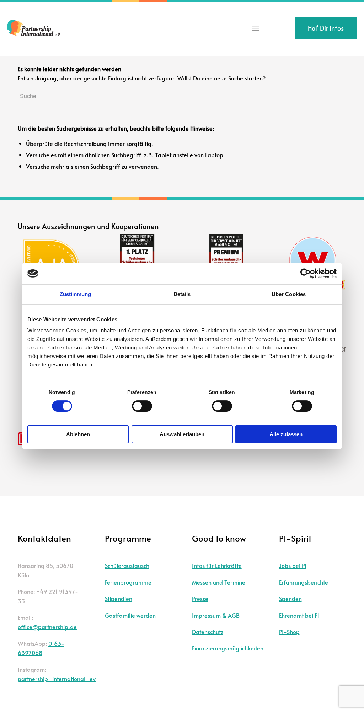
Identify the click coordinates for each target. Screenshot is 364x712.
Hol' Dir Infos (326, 27)
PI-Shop (289, 631)
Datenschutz (207, 631)
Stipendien (118, 598)
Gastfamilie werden (130, 615)
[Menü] (255, 28)
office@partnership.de (47, 627)
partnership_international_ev (57, 678)
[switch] (142, 406)
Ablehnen (78, 434)
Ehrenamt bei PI (299, 615)
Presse (200, 598)
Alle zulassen (286, 434)
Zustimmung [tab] (75, 294)
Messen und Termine (218, 582)
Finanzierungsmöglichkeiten (227, 648)
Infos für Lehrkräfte (217, 565)
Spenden (290, 598)
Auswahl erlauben (182, 434)
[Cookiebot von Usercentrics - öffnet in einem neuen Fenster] (305, 273)
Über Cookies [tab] (289, 294)
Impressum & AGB (216, 615)
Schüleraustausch (127, 565)
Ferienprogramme (128, 582)
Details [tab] (182, 294)
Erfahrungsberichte (303, 582)
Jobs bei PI (292, 565)
